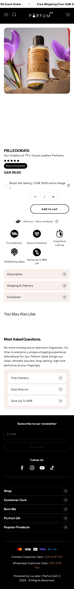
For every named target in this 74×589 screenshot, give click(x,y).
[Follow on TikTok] (52, 467)
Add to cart (50, 209)
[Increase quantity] (53, 197)
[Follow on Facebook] (22, 467)
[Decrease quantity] (35, 197)
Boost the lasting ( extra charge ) (37, 185)
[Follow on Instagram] (32, 467)
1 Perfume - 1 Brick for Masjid (37, 222)
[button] (12, 160)
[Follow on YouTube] (42, 467)
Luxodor (35, 576)
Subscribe (37, 447)
